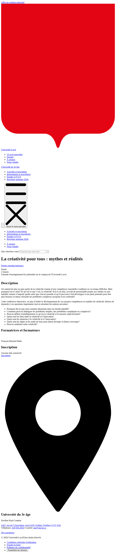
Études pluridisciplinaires (12, 265)
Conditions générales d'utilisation (21, 542)
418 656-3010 (18, 528)
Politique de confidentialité (19, 547)
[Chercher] (2, 225)
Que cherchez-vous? (10, 251)
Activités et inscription (17, 172)
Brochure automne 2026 (17, 179)
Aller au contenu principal (12, 2)
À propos (11, 159)
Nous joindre (12, 162)
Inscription (6, 355)
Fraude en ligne (14, 545)
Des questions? (8, 532)
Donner (10, 157)
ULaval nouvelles (15, 154)
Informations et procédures (19, 174)
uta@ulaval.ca (39, 528)
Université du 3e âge (10, 167)
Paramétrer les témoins (17, 550)
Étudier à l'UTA (14, 177)
